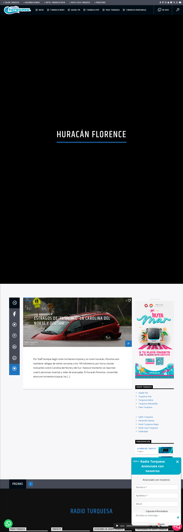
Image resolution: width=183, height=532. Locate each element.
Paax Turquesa (113, 10)
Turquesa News (57, 10)
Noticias (28, 323)
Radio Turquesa (31, 365)
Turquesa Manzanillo (136, 10)
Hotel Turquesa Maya (55, 2)
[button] (8, 523)
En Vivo (165, 10)
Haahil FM (75, 10)
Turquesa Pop (92, 10)
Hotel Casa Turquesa (80, 2)
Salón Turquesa (12, 2)
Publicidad (101, 2)
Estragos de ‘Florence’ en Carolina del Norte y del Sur (72, 344)
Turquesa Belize (145, 423)
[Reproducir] (117, 525)
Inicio (41, 10)
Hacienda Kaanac (32, 2)
